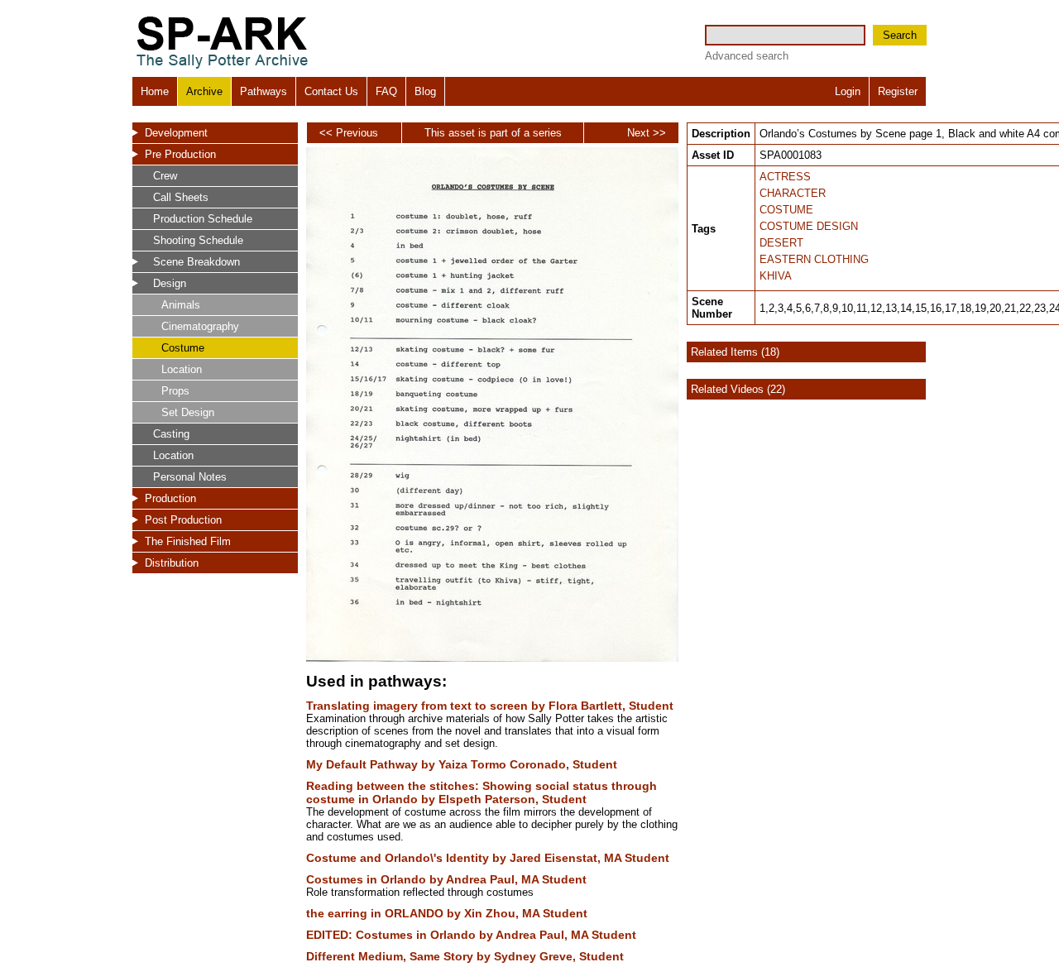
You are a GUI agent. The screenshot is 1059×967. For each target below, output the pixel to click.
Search (900, 35)
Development (176, 133)
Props (175, 391)
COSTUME (786, 209)
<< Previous (348, 133)
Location (181, 369)
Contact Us (331, 91)
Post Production (183, 520)
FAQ (386, 91)
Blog (425, 91)
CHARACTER (793, 193)
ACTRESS (785, 176)
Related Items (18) (735, 352)
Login (847, 91)
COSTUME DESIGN (809, 226)
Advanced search (746, 56)
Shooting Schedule (198, 240)
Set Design (187, 412)
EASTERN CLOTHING (814, 259)
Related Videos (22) (738, 389)
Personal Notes (190, 477)
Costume (182, 348)
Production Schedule (202, 219)
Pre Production (180, 154)
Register (898, 91)
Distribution (172, 563)
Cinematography (200, 326)
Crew (165, 176)
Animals (180, 305)
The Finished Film (188, 541)
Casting (171, 434)
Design (169, 283)
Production (170, 498)
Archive (204, 91)
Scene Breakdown (196, 262)
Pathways (263, 91)
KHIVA (776, 276)
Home (155, 91)
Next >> (646, 133)
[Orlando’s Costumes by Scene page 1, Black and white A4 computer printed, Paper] (492, 658)
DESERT (781, 243)
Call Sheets (180, 197)
